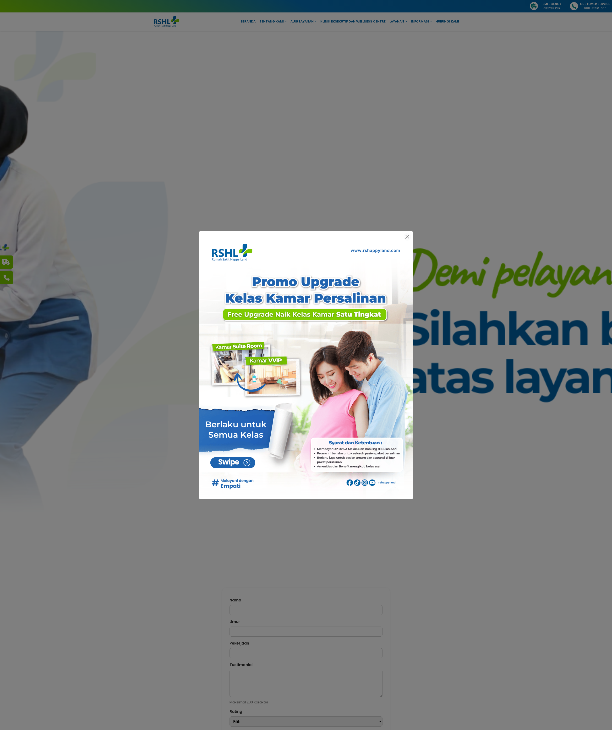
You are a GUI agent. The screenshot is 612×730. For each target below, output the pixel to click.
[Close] (407, 237)
